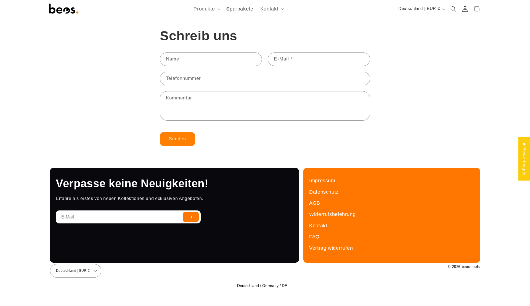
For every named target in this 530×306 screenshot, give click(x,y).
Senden (177, 138)
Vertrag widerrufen (331, 248)
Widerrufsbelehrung (332, 214)
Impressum (322, 180)
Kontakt (318, 225)
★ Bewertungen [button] (524, 158)
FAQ (314, 236)
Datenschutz (324, 192)
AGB (314, 203)
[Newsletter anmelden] (191, 217)
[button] (206, 9)
